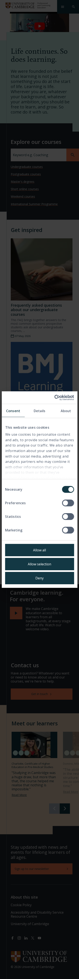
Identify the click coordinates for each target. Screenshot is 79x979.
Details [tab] (39, 411)
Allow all (39, 550)
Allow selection (39, 564)
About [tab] (66, 411)
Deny (39, 578)
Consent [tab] (13, 411)
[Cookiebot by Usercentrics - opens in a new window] (56, 397)
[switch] (68, 503)
